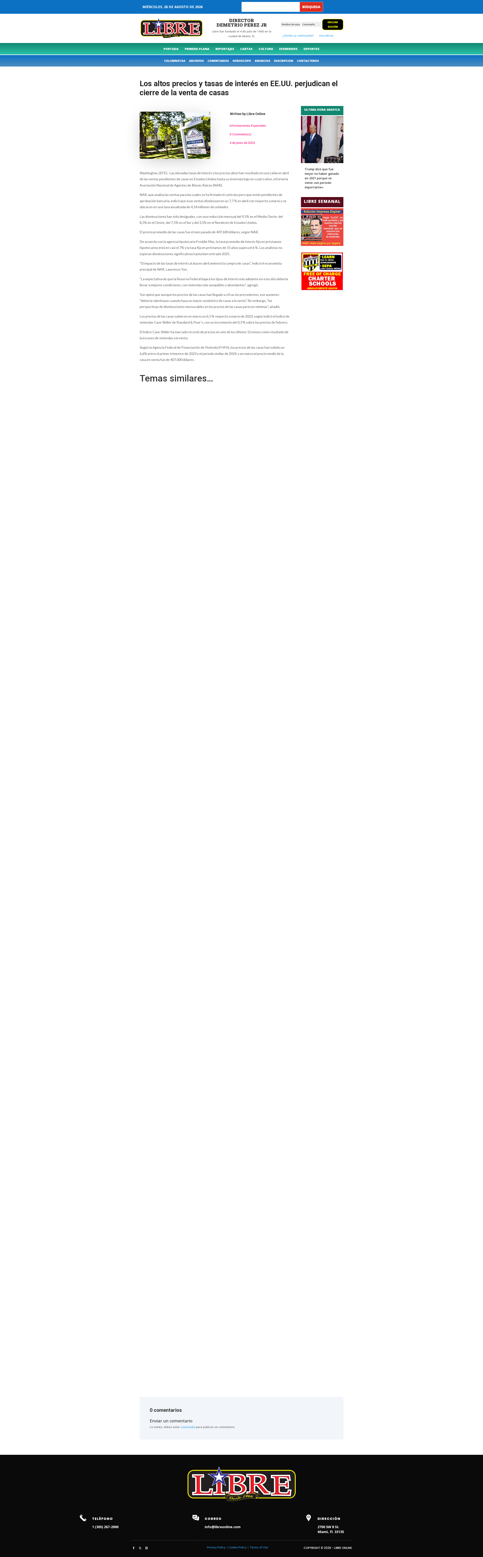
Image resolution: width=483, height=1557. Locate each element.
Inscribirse (326, 35)
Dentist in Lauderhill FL (176, 1537)
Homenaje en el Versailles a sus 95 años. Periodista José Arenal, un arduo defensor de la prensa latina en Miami (213, 1355)
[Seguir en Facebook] (133, 1548)
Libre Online (256, 114)
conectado (188, 1427)
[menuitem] (171, 49)
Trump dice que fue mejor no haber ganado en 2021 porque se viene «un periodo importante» (322, 178)
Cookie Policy (237, 1547)
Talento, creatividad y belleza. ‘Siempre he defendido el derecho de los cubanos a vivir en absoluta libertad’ (210, 747)
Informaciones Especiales (248, 125)
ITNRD (298, 1552)
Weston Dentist (203, 1537)
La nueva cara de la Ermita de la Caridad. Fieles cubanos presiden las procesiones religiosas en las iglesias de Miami (216, 1047)
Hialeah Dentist (150, 1537)
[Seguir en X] (140, 1548)
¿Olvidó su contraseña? (298, 35)
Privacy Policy (216, 1547)
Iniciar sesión (333, 24)
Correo (213, 1518)
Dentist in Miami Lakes (230, 1537)
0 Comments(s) (240, 134)
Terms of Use (259, 1547)
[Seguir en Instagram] (146, 1548)
